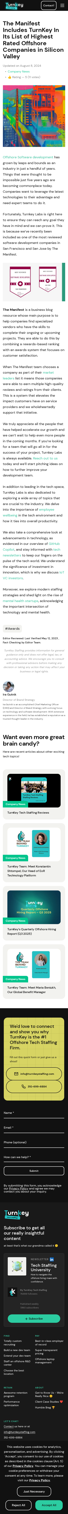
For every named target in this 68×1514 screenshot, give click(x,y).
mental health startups (20, 601)
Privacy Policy (18, 1188)
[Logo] (16, 1215)
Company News (19, 71)
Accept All (49, 1505)
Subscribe (36, 1319)
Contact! (48, 5)
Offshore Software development (28, 157)
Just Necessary (34, 1491)
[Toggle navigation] (62, 5)
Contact (9, 1426)
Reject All (18, 1505)
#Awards (12, 628)
